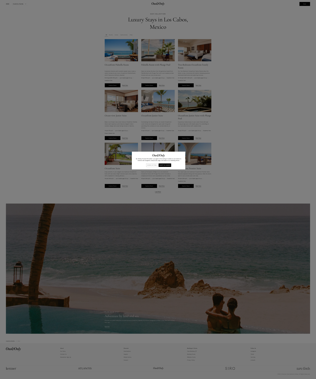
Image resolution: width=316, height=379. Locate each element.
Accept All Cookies (164, 165)
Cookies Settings (152, 165)
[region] (158, 160)
